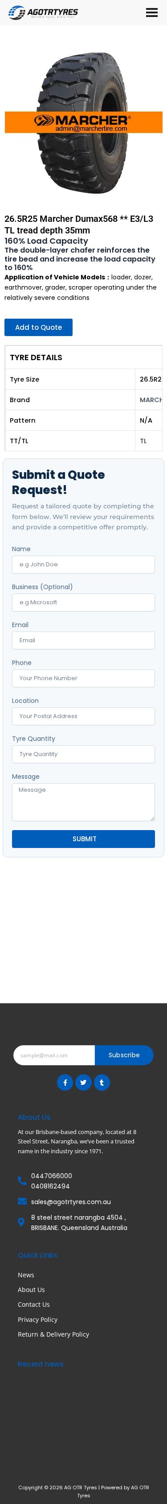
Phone (22, 662)
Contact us (34, 1304)
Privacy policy (37, 1319)
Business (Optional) (42, 586)
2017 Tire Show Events (57, 1449)
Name (21, 548)
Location (25, 700)
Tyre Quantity (33, 738)
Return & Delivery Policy (53, 1334)
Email (20, 624)
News (26, 1274)
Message (26, 776)
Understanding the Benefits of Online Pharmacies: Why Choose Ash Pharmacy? (83, 1398)
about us (31, 1289)
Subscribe (124, 1055)
